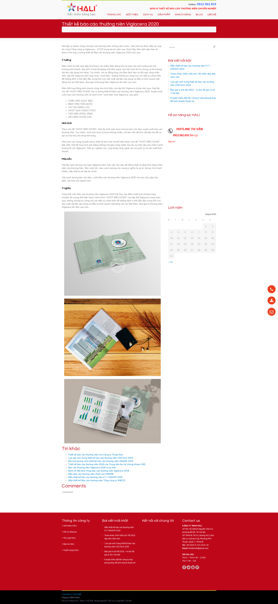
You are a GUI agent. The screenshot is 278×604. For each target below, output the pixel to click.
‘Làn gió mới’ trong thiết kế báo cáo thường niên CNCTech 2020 (100, 458)
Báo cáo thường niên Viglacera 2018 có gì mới (92, 467)
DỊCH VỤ (148, 14)
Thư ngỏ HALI (69, 538)
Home (77, 29)
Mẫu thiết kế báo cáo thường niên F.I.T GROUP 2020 (95, 477)
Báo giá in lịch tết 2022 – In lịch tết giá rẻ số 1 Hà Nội (192, 91)
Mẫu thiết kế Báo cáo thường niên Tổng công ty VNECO (96, 480)
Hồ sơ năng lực (70, 532)
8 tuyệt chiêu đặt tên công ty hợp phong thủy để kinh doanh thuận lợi (193, 99)
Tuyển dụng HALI (71, 550)
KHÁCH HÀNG (183, 14)
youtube (193, 567)
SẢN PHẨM (164, 14)
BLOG (199, 14)
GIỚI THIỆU (132, 14)
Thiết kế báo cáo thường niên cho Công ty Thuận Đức (95, 454)
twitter (188, 567)
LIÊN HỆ (212, 14)
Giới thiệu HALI (70, 526)
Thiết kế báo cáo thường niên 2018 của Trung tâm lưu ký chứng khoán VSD (106, 464)
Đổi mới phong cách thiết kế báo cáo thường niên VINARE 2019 (100, 461)
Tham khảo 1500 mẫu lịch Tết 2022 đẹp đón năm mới (193, 75)
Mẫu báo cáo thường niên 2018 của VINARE (91, 474)
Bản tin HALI (68, 544)
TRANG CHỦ (114, 14)
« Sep (170, 262)
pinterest (197, 567)
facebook (184, 567)
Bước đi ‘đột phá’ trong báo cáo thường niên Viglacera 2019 (98, 470)
